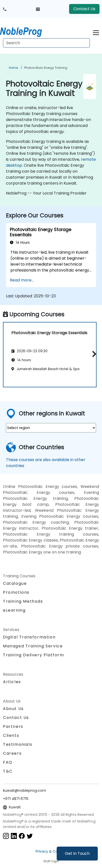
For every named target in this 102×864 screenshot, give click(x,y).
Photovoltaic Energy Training (45, 68)
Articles (12, 682)
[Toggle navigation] (96, 32)
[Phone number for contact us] (4, 9)
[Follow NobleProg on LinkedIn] (14, 835)
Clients (11, 735)
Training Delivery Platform (33, 655)
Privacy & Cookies (51, 851)
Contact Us (84, 9)
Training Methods (23, 601)
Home (13, 68)
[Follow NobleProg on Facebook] (22, 835)
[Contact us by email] (38, 9)
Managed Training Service (33, 646)
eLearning (14, 610)
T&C (8, 771)
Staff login (51, 861)
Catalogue (15, 583)
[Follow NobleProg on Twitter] (30, 835)
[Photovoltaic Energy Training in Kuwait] (25, 31)
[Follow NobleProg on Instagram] (6, 835)
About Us (13, 708)
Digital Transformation (29, 637)
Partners (13, 726)
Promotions (16, 592)
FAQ (7, 762)
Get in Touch (77, 853)
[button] (93, 354)
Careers (12, 753)
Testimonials (17, 744)
